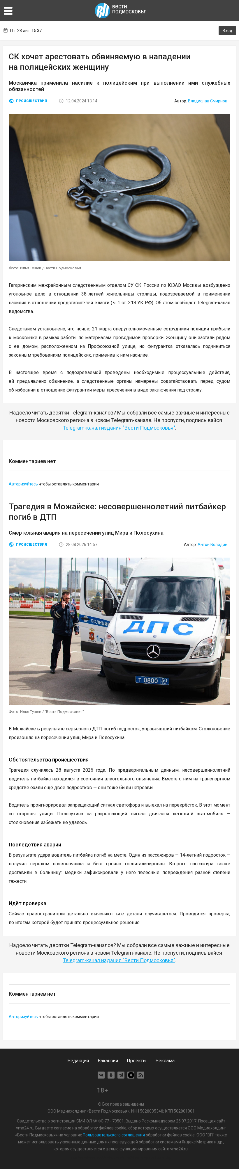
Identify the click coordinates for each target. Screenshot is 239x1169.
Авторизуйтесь (23, 484)
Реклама (165, 1060)
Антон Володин (212, 544)
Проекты (137, 1060)
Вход (227, 30)
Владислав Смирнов (207, 101)
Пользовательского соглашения (114, 1135)
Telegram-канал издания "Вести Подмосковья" (119, 428)
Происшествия (31, 101)
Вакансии (108, 1060)
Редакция (78, 1060)
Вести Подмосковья (121, 10)
